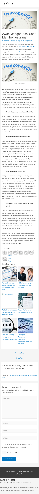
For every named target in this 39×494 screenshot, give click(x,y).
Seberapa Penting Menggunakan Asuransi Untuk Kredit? (9, 337)
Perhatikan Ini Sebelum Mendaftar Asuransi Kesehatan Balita (9, 312)
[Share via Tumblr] (26, 252)
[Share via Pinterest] (4, 258)
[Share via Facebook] (4, 252)
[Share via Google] (10, 252)
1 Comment (5, 40)
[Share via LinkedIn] (20, 252)
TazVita (7, 3)
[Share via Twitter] (15, 252)
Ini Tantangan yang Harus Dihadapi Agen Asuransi (25, 285)
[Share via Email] (31, 252)
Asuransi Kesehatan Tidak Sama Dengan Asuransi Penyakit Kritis (8, 286)
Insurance (14, 40)
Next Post (19, 358)
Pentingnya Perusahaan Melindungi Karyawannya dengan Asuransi (25, 339)
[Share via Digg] (10, 258)
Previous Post (19, 353)
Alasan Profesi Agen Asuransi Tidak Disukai (25, 311)
